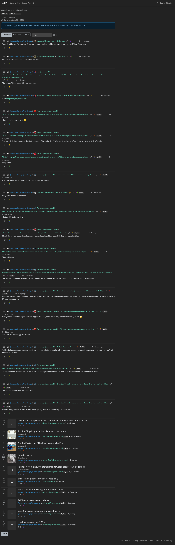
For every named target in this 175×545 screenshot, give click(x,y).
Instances (143, 541)
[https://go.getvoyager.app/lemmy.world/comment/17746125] (12, 470)
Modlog (135, 541)
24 (21, 483)
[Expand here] (12, 458)
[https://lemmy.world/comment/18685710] (12, 446)
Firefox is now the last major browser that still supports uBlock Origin (80, 291)
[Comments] (12, 423)
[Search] (157, 3)
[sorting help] (54, 35)
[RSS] (56, 35)
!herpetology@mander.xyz (16, 99)
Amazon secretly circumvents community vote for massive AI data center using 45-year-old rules (35, 368)
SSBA (4, 3)
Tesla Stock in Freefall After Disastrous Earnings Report (75, 175)
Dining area (61, 41)
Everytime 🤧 (66, 193)
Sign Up (169, 3)
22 (21, 462)
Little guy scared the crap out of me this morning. (68, 96)
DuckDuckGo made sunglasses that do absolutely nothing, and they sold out (82, 384)
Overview (7, 35)
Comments (17, 35)
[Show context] (67, 41)
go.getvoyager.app (23, 470)
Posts (27, 35)
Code (157, 541)
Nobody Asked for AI (64, 347)
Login (162, 3)
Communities (15, 3)
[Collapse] (4, 41)
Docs (151, 541)
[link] (23, 425)
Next (5, 534)
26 (21, 516)
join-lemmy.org (166, 541)
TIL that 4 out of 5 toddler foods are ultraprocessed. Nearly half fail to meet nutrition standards (34, 233)
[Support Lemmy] (33, 3)
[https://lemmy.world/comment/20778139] (12, 434)
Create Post (26, 3)
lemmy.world (22, 434)
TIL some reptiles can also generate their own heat (77, 311)
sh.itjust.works (22, 458)
